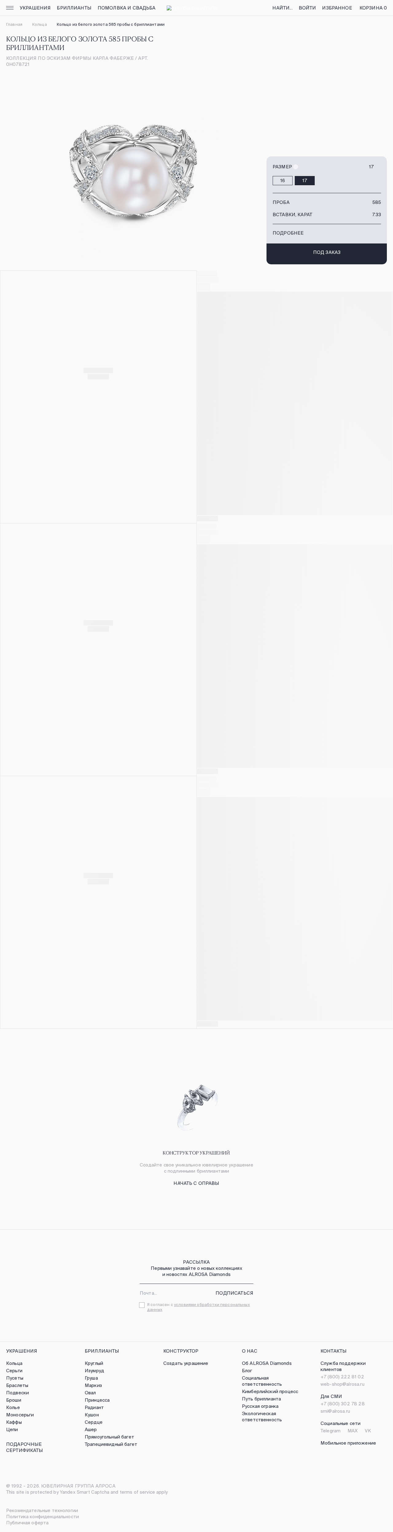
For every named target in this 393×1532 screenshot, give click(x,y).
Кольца (39, 24)
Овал (90, 1392)
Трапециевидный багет (111, 1444)
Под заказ (326, 252)
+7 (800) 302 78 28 (343, 1403)
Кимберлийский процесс (270, 1391)
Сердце (94, 1422)
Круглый (94, 1363)
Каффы (14, 1422)
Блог (247, 1370)
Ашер (91, 1429)
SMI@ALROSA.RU (335, 1411)
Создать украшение (185, 1363)
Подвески (17, 1392)
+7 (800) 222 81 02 (342, 1376)
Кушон (92, 1414)
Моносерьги (20, 1414)
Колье (13, 1407)
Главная (14, 24)
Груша (91, 1378)
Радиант (94, 1407)
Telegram (330, 1430)
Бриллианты (74, 7)
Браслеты (17, 1385)
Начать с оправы (196, 1183)
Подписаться (234, 1293)
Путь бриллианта (261, 1398)
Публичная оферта (27, 1522)
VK (368, 1430)
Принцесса (97, 1400)
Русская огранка (260, 1406)
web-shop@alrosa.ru (342, 1384)
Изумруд (94, 1370)
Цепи (12, 1429)
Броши (13, 1400)
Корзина (373, 7)
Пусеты (14, 1378)
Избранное (337, 7)
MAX (353, 1430)
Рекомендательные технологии (42, 1510)
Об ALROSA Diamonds (267, 1363)
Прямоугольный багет (109, 1436)
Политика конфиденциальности (42, 1516)
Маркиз (93, 1385)
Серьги (14, 1370)
